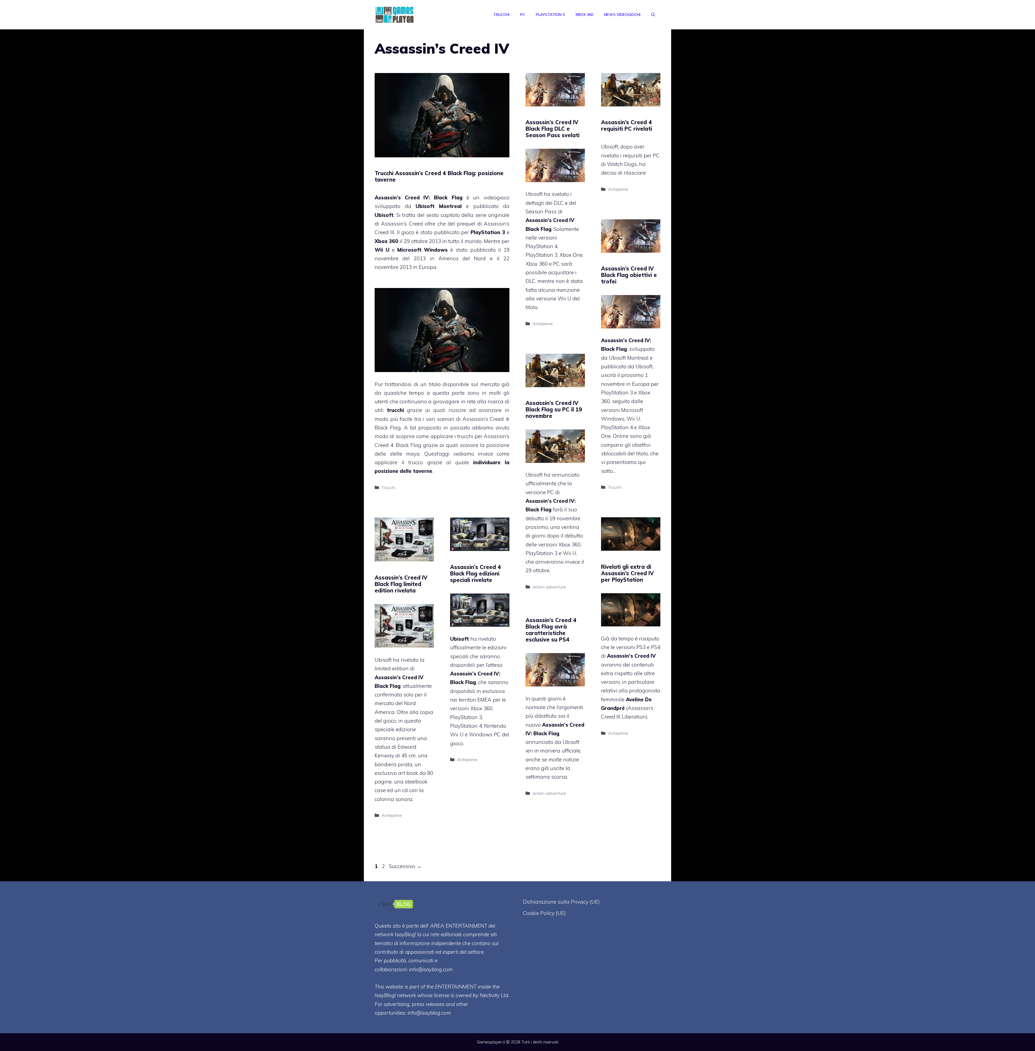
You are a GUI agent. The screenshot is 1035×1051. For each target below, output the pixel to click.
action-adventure (549, 586)
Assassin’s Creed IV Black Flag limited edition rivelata (401, 584)
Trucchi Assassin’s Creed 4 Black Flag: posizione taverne (439, 176)
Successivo (405, 866)
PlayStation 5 (550, 14)
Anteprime (543, 323)
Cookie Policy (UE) (544, 913)
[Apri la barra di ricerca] (653, 14)
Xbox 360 (584, 14)
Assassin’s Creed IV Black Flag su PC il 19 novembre (554, 409)
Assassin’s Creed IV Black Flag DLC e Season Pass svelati (552, 128)
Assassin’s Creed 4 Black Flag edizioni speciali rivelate (475, 573)
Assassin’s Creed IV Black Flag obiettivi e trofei (629, 275)
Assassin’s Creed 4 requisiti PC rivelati (626, 125)
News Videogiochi (622, 14)
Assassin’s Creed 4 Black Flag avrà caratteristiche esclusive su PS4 (551, 630)
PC (522, 14)
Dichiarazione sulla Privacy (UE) (561, 902)
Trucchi (501, 14)
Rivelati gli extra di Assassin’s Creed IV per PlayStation (627, 573)
